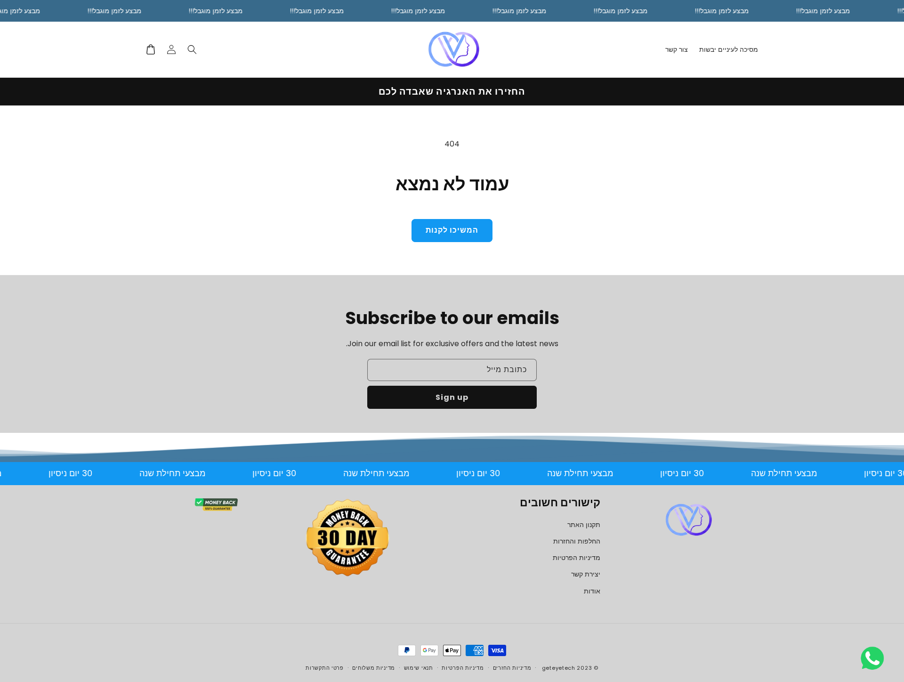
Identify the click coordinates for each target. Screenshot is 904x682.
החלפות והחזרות (576, 541)
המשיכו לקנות (452, 230)
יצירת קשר (585, 574)
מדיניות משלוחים (373, 668)
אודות (592, 591)
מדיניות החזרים (512, 668)
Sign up (452, 397)
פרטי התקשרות (324, 668)
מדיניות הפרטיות (576, 557)
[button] (192, 49)
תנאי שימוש (418, 668)
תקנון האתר (583, 524)
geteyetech (558, 668)
